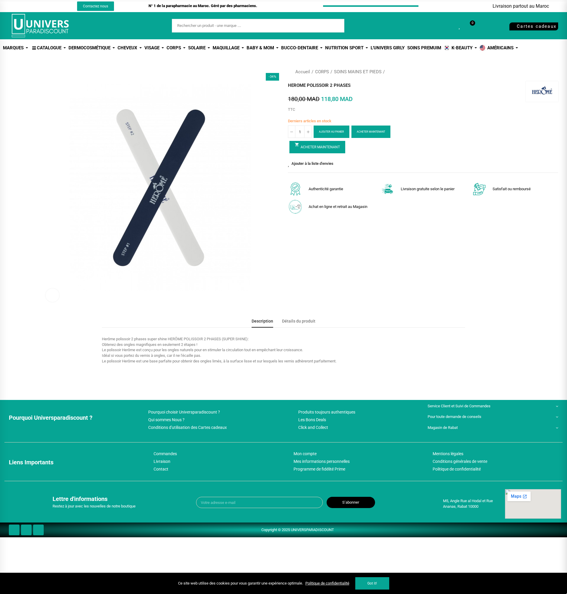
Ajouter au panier (331, 131)
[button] (95, 6)
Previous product (539, 72)
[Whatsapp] (52, 6)
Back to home (546, 72)
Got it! (372, 583)
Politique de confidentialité (327, 583)
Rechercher (334, 25)
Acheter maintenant (371, 131)
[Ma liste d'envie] (460, 25)
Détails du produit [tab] (298, 321)
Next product (553, 72)
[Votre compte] (482, 25)
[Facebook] (30, 6)
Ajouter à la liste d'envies (312, 163)
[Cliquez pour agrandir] (52, 295)
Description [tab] (262, 321)
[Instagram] (41, 6)
